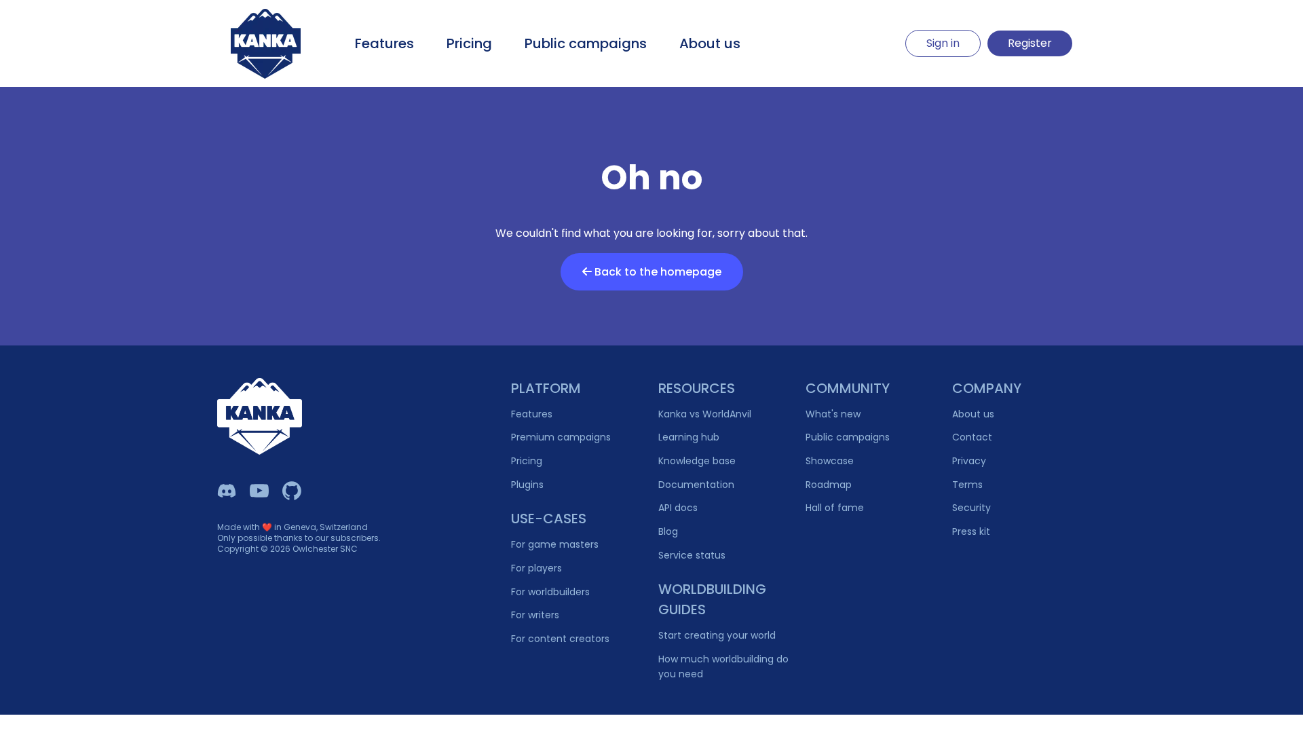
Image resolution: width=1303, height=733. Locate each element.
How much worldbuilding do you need (723, 666)
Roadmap (829, 484)
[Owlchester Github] (291, 490)
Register (1030, 43)
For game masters (555, 544)
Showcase (830, 461)
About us (709, 43)
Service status (691, 555)
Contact (972, 437)
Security (971, 507)
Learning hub (688, 437)
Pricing (469, 43)
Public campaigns (586, 43)
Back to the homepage (656, 272)
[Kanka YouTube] (259, 490)
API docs (678, 507)
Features (384, 43)
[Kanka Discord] (226, 490)
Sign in (943, 43)
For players (536, 568)
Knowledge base (697, 461)
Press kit (971, 531)
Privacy (969, 461)
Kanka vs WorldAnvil (704, 414)
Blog (668, 531)
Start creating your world (717, 635)
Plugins (527, 484)
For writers (535, 615)
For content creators (560, 638)
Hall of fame (835, 507)
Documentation (696, 484)
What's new (833, 414)
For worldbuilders (550, 592)
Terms (967, 484)
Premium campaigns (561, 437)
